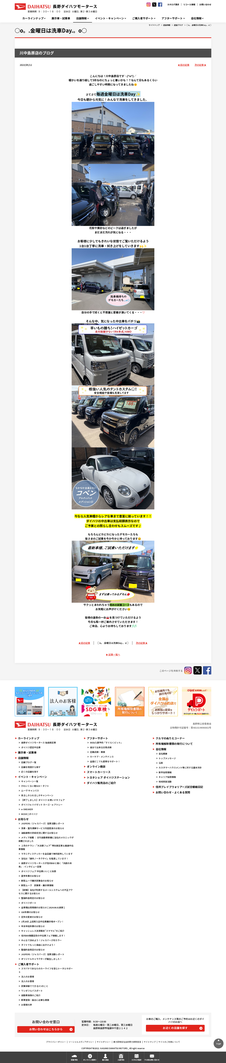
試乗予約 (74, 1060)
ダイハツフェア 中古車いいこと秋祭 (38, 871)
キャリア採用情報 (167, 777)
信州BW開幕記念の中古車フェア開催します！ (43, 935)
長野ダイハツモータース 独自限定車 (38, 742)
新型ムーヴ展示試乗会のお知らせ (37, 880)
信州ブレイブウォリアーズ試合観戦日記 (179, 787)
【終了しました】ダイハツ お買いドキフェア (43, 800)
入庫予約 (121, 1060)
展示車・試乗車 (61, 18)
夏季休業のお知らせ (31, 875)
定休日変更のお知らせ (32, 916)
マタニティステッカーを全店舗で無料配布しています (47, 853)
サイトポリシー (104, 1041)
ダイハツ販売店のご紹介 (101, 783)
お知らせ (23, 819)
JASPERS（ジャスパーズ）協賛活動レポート (42, 823)
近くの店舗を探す (29, 771)
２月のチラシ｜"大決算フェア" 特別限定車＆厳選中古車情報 (46, 847)
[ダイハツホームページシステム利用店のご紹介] (29, 701)
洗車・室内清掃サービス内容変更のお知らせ (42, 828)
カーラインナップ (33, 18)
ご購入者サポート (142, 18)
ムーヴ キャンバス (30, 790)
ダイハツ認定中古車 (31, 747)
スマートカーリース (99, 772)
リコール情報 (189, 4)
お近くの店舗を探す (175, 1028)
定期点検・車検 (97, 752)
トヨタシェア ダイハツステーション (108, 777)
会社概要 (163, 753)
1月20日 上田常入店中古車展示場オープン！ (42, 921)
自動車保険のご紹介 (31, 995)
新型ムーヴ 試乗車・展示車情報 (37, 885)
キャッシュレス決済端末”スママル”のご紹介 (42, 930)
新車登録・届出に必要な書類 (35, 999)
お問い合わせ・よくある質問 (173, 792)
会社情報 (196, 18)
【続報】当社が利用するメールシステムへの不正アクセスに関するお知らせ (46, 891)
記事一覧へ (114, 654)
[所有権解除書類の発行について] (129, 701)
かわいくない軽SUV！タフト (35, 785)
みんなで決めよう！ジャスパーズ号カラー (41, 940)
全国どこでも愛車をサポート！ (105, 761)
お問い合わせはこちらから (46, 1029)
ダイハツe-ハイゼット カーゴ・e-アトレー (42, 804)
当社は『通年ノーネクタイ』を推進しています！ (44, 858)
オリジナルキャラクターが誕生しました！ (41, 958)
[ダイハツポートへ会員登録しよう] (196, 701)
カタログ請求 (173, 4)
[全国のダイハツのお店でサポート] (163, 701)
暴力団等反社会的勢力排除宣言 (127, 1041)
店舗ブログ (178, 25)
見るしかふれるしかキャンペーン (37, 795)
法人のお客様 (27, 976)
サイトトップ (154, 25)
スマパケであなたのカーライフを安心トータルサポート (46, 970)
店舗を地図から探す (31, 767)
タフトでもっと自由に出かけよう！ (38, 944)
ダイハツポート (28, 902)
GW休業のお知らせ (30, 912)
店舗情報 (81, 18)
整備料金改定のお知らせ (33, 898)
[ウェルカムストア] (63, 701)
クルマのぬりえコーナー (170, 738)
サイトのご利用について (169, 1041)
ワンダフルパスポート (32, 990)
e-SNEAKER (27, 809)
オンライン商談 (96, 766)
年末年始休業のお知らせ (33, 926)
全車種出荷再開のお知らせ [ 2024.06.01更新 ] (43, 907)
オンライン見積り (89, 1060)
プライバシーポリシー (56, 1041)
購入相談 (105, 1060)
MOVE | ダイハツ (29, 814)
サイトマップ (150, 1041)
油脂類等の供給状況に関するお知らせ (39, 832)
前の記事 (184, 64)
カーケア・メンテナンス (102, 756)
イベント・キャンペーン (109, 18)
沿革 (161, 762)
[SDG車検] (96, 701)
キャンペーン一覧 (29, 781)
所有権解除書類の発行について (174, 744)
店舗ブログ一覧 (28, 762)
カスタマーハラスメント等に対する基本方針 (180, 767)
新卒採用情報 (165, 772)
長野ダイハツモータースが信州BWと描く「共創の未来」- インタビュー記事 (45, 865)
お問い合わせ (205, 4)
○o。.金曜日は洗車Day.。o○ (198, 25)
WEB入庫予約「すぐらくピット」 (106, 742)
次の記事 (199, 64)
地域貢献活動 (165, 781)
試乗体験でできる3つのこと (34, 986)
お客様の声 (26, 1004)
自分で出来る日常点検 (101, 747)
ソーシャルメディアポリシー (81, 1041)
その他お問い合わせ (151, 1060)
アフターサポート (172, 18)
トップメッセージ (167, 758)
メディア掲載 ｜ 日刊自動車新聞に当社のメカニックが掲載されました (46, 839)
